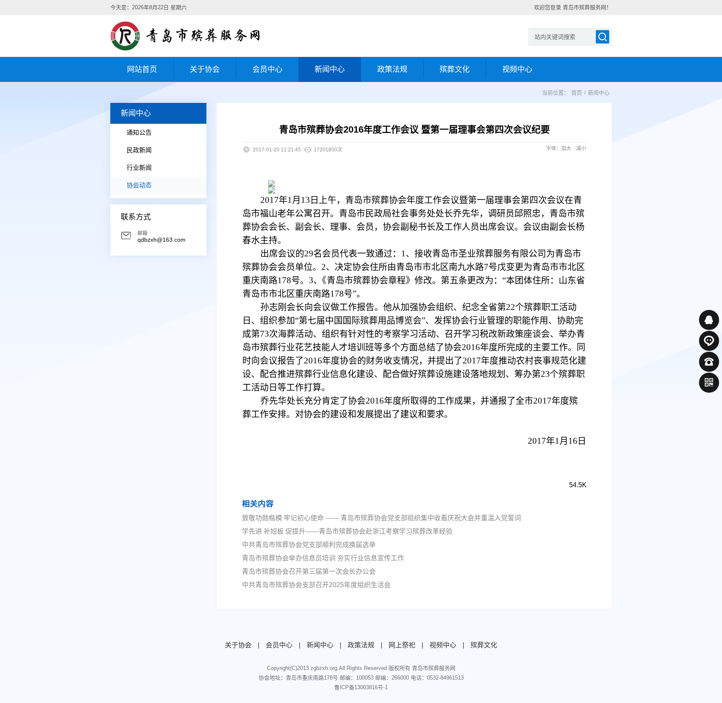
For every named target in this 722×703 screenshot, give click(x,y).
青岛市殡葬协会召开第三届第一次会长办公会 (309, 571)
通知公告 (139, 132)
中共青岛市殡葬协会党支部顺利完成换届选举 (309, 544)
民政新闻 (139, 149)
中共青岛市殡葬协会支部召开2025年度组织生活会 (316, 584)
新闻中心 (599, 92)
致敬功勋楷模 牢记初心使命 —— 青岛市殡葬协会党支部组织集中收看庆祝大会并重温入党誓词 (381, 517)
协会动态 (139, 185)
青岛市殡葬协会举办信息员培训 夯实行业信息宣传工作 (323, 558)
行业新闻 (139, 167)
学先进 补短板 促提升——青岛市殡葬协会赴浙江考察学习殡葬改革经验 (347, 531)
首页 (576, 92)
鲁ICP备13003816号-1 (361, 687)
